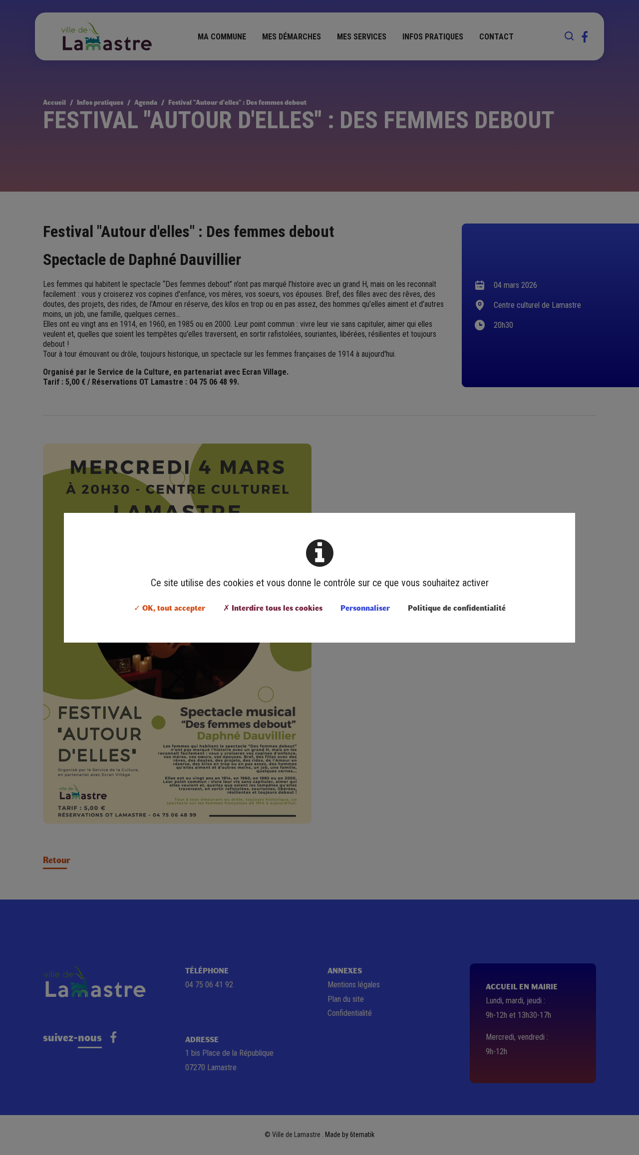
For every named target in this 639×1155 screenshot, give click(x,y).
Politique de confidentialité (457, 607)
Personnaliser (365, 607)
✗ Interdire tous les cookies (272, 607)
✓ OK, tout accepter (169, 607)
